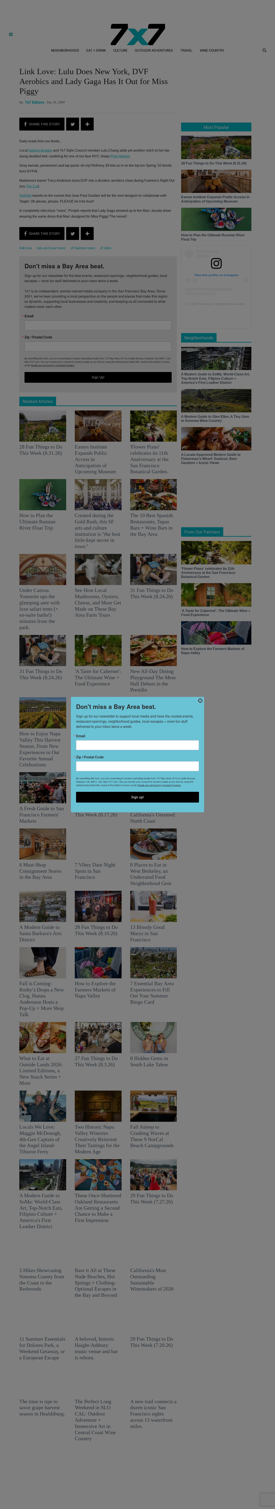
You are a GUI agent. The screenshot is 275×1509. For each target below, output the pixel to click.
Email (80, 736)
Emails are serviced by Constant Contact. (159, 785)
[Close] (200, 700)
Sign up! (137, 797)
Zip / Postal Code (90, 757)
